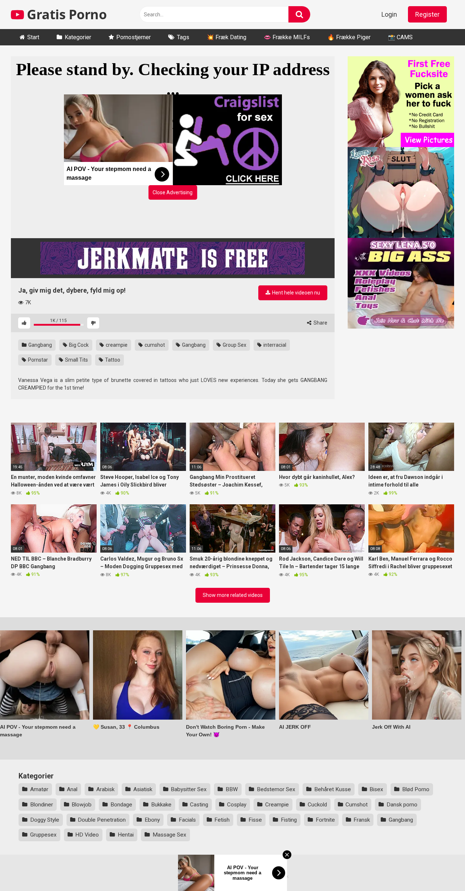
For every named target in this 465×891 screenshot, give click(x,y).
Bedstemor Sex (276, 789)
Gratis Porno (65, 14)
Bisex (376, 789)
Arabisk (105, 789)
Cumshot (356, 804)
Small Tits (76, 360)
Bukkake (161, 804)
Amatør (39, 789)
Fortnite (325, 820)
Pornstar (37, 360)
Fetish (222, 820)
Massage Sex (169, 834)
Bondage (121, 804)
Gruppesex (43, 834)
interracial (274, 345)
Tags (183, 37)
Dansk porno (402, 804)
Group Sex (234, 345)
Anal (72, 789)
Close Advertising (173, 192)
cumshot (154, 345)
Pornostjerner (133, 37)
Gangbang (39, 345)
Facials (187, 820)
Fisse (255, 820)
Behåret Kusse (332, 789)
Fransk (361, 820)
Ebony (152, 820)
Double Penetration (102, 820)
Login (389, 14)
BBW (232, 789)
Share (319, 323)
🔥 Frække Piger (349, 37)
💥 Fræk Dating (226, 37)
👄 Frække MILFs (287, 37)
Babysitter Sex (189, 789)
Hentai (126, 834)
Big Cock (78, 345)
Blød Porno (415, 789)
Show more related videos (233, 595)
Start (33, 37)
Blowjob (82, 804)
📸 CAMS (400, 37)
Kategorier (78, 37)
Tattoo (112, 360)
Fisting (289, 820)
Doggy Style (44, 820)
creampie (116, 345)
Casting (199, 804)
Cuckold (317, 804)
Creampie (277, 804)
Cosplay (236, 804)
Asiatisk (142, 789)
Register (427, 14)
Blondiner (41, 804)
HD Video (87, 834)
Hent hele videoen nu (295, 293)
